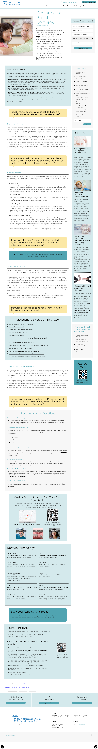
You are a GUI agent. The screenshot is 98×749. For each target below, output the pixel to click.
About (41, 6)
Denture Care (79, 79)
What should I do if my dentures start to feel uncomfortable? (26, 354)
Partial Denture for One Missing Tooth (82, 90)
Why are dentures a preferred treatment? (21, 324)
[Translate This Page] (95, 746)
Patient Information (50, 6)
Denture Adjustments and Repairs (82, 335)
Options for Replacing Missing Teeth (82, 86)
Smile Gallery (77, 6)
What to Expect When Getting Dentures (82, 110)
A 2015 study (13, 450)
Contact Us (92, 6)
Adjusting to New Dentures (81, 73)
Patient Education (67, 6)
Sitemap (13, 735)
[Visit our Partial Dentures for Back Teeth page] (54, 538)
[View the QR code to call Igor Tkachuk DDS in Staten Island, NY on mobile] (82, 378)
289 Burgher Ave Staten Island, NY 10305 (71, 2)
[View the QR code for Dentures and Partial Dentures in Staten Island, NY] (52, 520)
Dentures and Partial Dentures (21, 684)
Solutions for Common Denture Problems (82, 98)
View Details (22, 672)
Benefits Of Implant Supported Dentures (82, 288)
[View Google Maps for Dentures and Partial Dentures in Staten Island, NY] (27, 522)
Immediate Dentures (82, 341)
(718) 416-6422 (40, 59)
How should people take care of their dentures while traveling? (27, 356)
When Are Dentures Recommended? (81, 194)
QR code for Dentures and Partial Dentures (17, 687)
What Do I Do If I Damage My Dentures (83, 106)
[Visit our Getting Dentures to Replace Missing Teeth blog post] (82, 146)
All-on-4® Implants (81, 76)
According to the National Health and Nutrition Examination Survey (50, 34)
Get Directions (15, 703)
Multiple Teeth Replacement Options (82, 345)
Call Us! (90, 2)
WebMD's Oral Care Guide (21, 637)
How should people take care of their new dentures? (24, 351)
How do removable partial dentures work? (21, 342)
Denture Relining (81, 339)
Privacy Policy (8, 735)
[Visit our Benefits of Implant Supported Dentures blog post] (82, 284)
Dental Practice (80, 349)
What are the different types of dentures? (21, 329)
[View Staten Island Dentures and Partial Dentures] (16, 55)
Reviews (85, 6)
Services (59, 6)
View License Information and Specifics (31, 665)
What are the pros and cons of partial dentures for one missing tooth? (29, 345)
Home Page (41, 634)
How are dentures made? (16, 327)
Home (35, 6)
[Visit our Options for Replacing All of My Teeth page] (21, 538)
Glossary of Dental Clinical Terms (38, 631)
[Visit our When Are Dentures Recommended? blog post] (82, 190)
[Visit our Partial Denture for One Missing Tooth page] (38, 538)
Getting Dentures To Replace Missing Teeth (81, 150)
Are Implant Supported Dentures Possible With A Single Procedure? (82, 240)
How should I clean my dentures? (18, 332)
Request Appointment (49, 703)
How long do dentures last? (17, 335)
